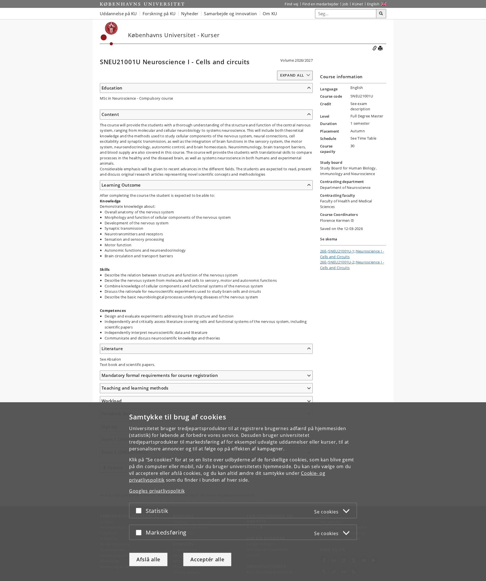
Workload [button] (112, 401)
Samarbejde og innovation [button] (230, 13)
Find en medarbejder (320, 3)
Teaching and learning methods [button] (135, 388)
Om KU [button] (270, 13)
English (373, 3)
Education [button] (112, 88)
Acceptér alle (207, 559)
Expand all (292, 75)
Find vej (291, 3)
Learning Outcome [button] (121, 185)
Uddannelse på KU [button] (118, 13)
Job (345, 3)
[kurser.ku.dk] (109, 33)
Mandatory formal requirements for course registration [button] (160, 375)
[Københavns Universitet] (142, 4)
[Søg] (381, 14)
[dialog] (243, 491)
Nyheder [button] (189, 13)
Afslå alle (148, 559)
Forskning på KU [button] (159, 13)
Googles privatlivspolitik (157, 491)
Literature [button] (112, 348)
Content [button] (110, 114)
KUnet (357, 3)
